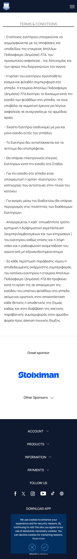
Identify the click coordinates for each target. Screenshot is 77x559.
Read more (38, 538)
